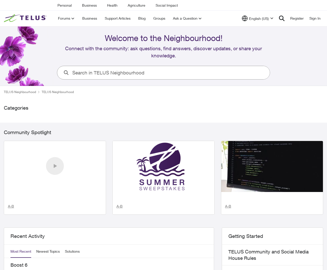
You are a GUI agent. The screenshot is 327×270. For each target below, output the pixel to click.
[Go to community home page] (26, 18)
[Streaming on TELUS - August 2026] (55, 166)
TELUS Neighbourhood (20, 92)
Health (112, 5)
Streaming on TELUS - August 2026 (48, 207)
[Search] (282, 18)
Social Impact (167, 5)
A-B (11, 223)
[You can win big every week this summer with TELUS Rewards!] (163, 166)
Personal (64, 5)
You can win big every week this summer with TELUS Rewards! (163, 210)
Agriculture (136, 5)
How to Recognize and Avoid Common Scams (269, 203)
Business (89, 5)
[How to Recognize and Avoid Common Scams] (272, 166)
